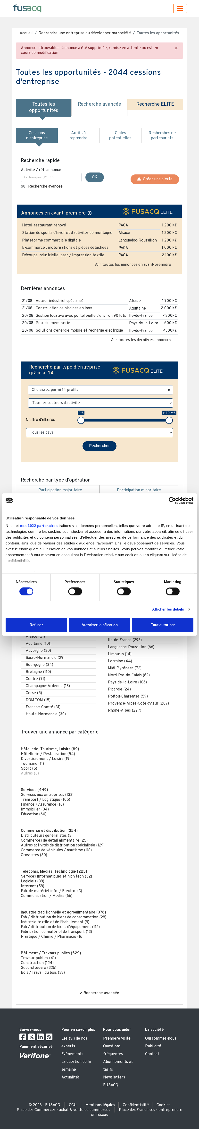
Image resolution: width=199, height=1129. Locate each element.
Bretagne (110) (38, 672)
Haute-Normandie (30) (46, 714)
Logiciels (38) (32, 881)
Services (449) (34, 790)
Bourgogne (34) (39, 665)
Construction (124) (37, 963)
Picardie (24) (119, 689)
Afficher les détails (168, 609)
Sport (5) (29, 768)
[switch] (75, 591)
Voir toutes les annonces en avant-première (132, 264)
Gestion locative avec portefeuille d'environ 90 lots (81, 315)
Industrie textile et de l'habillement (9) (55, 922)
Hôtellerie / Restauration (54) (48, 754)
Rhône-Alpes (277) (124, 710)
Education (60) (33, 814)
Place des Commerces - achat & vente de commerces (63, 1110)
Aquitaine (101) (38, 643)
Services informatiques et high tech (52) (56, 876)
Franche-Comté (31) (43, 707)
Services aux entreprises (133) (47, 795)
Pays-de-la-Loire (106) (127, 682)
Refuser (36, 625)
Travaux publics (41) (38, 958)
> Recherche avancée (99, 993)
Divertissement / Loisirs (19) (46, 759)
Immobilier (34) (35, 809)
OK (94, 177)
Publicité (153, 1046)
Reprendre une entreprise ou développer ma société (85, 33)
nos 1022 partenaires (39, 526)
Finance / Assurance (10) (42, 804)
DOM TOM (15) (38, 700)
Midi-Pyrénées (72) (124, 668)
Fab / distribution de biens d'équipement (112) (60, 927)
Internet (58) (32, 886)
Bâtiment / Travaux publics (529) (51, 953)
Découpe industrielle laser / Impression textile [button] (63, 255)
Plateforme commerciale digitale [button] (51, 240)
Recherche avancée (45, 186)
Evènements (72, 1054)
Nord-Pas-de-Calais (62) (129, 675)
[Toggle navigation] (180, 8)
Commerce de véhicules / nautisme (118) (56, 850)
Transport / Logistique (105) (45, 799)
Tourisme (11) (32, 763)
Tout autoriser (163, 625)
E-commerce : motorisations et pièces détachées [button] (65, 247)
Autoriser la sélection (100, 625)
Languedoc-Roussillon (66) (131, 647)
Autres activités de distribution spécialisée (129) (63, 845)
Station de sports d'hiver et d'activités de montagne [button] (67, 233)
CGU (73, 1105)
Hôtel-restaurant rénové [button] (44, 225)
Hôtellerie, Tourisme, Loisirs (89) (50, 749)
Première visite (117, 1038)
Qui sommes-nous (160, 1038)
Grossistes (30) (34, 855)
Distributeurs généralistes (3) (47, 835)
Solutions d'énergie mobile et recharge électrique (79, 330)
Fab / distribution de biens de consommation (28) (63, 917)
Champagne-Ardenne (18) (48, 686)
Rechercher (99, 446)
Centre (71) (35, 679)
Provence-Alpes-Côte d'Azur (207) (138, 703)
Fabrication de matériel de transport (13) (56, 932)
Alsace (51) (35, 636)
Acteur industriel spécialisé (59, 301)
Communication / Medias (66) (46, 896)
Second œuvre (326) (38, 967)
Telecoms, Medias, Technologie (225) (54, 871)
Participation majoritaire (60, 490)
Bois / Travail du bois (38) (43, 972)
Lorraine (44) (120, 661)
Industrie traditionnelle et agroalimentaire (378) (63, 912)
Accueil (26, 33)
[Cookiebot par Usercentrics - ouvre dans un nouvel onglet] (172, 500)
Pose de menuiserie (53, 323)
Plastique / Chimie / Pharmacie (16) (52, 936)
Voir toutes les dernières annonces (140, 340)
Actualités (70, 1077)
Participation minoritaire (139, 490)
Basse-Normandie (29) (45, 657)
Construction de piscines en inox (64, 308)
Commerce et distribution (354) (49, 830)
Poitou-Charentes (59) (128, 696)
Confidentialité (136, 1105)
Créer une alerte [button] (157, 179)
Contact (152, 1054)
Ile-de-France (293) (125, 640)
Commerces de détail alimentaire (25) (54, 840)
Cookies (163, 1105)
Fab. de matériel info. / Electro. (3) (51, 891)
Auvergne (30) (38, 650)
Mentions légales (100, 1105)
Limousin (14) (120, 654)
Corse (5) (34, 693)
